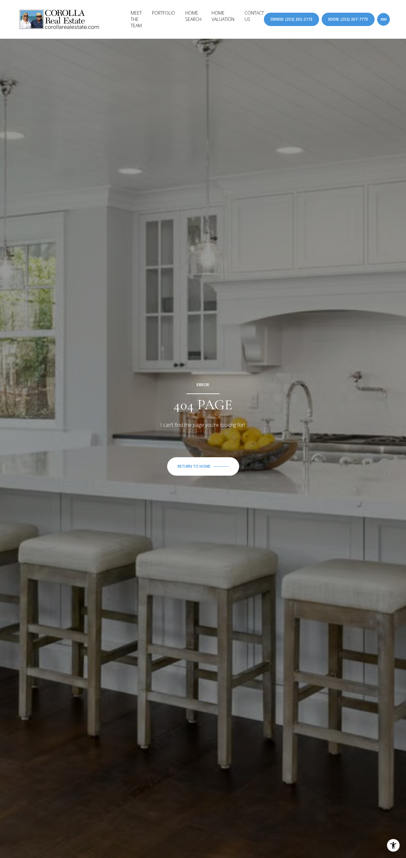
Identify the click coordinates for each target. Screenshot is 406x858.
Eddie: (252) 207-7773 (348, 19)
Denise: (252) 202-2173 (291, 19)
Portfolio (163, 13)
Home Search (193, 16)
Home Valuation (223, 16)
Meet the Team (136, 19)
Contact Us (254, 16)
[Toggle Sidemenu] (383, 19)
